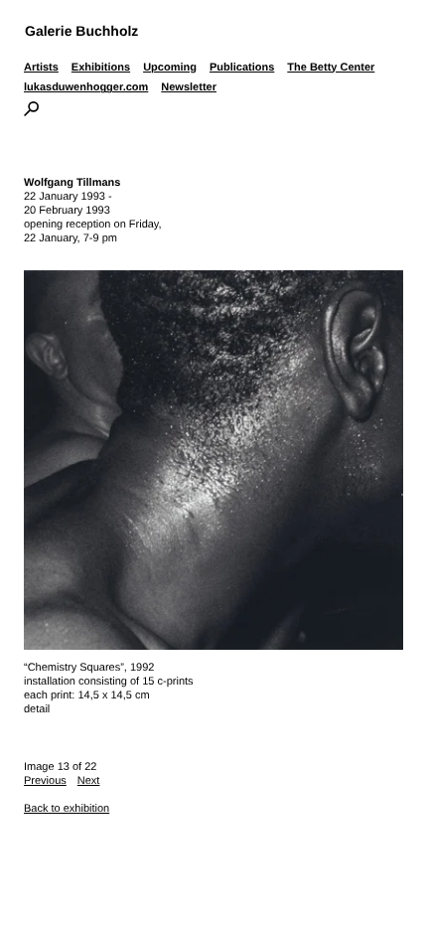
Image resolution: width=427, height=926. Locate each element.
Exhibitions (100, 68)
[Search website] (31, 112)
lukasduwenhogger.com (86, 87)
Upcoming (170, 68)
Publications (242, 68)
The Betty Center (330, 68)
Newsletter (188, 87)
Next (88, 781)
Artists (41, 68)
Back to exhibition (66, 809)
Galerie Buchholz (81, 31)
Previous (45, 781)
